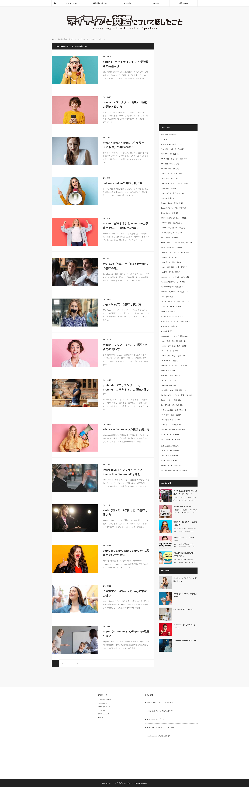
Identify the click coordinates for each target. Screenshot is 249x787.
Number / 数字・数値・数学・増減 (173, 346)
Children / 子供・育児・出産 (171, 193)
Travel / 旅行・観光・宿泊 (170, 415)
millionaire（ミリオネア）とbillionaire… (161, 728)
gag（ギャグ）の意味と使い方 (122, 304)
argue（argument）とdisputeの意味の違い (126, 633)
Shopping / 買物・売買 (169, 385)
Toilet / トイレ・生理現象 (169, 425)
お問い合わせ (183, 3)
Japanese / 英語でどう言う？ (171, 282)
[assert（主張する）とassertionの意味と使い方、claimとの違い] (75, 232)
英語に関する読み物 (100, 3)
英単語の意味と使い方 (168, 144)
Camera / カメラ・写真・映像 (171, 174)
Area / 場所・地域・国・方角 (171, 149)
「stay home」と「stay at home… (184, 539)
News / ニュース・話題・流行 (171, 465)
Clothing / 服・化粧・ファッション (173, 183)
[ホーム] (54, 3)
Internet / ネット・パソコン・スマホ (173, 277)
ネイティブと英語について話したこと (122, 783)
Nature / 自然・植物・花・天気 (171, 341)
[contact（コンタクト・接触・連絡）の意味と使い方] (75, 110)
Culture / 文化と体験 (168, 446)
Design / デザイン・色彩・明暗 (172, 208)
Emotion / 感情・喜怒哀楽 (170, 223)
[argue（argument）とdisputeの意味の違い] (75, 640)
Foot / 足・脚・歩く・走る (170, 233)
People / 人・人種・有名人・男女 (172, 366)
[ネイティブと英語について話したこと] (124, 31)
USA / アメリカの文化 (168, 451)
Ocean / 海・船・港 (167, 351)
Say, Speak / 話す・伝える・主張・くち (175, 395)
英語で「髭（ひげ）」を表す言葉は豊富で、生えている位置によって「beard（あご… (185, 531)
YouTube (156, 3)
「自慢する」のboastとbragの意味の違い (125, 593)
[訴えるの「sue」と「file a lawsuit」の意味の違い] (75, 272)
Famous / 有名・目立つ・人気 (171, 228)
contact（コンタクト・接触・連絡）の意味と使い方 (126, 104)
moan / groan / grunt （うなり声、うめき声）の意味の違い (125, 144)
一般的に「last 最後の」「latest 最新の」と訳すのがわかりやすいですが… (185, 512)
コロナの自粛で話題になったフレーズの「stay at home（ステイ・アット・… (185, 546)
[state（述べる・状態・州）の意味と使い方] (75, 518)
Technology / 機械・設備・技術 (172, 410)
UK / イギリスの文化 (168, 455)
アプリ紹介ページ (104, 707)
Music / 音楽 (165, 331)
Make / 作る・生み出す (169, 311)
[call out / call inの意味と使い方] (75, 191)
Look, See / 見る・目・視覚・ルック (173, 302)
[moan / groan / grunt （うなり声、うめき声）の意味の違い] (75, 151)
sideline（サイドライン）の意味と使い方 (185, 579)
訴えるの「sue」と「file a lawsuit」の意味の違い (126, 266)
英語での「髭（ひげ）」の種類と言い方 (185, 523)
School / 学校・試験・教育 (170, 405)
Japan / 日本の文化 (167, 460)
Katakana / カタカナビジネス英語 (172, 292)
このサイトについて (72, 3)
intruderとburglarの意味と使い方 (186, 641)
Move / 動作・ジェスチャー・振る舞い (174, 321)
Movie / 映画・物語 (167, 326)
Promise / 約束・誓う (168, 370)
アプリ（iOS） (103, 710)
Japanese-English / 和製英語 (171, 287)
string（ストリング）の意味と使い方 (185, 595)
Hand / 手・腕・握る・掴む (170, 262)
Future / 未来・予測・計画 (170, 247)
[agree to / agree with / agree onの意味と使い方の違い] (75, 559)
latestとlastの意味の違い (183, 506)
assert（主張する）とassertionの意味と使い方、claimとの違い (125, 225)
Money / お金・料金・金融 (170, 316)
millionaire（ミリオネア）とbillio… (185, 626)
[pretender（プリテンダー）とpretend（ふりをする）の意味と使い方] (75, 393)
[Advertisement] (178, 82)
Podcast (100, 717)
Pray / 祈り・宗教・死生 (169, 375)
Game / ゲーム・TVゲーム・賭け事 (173, 252)
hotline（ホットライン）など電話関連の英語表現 (125, 64)
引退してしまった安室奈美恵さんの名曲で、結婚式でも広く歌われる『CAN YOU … (185, 562)
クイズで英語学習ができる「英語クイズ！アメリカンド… (185, 492)
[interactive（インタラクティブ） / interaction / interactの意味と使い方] (75, 478)
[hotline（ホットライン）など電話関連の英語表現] (75, 70)
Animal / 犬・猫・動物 (168, 154)
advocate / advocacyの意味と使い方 (126, 429)
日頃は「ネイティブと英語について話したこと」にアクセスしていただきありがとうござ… (185, 500)
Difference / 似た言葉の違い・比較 (173, 218)
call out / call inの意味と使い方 (122, 183)
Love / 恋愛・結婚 (167, 297)
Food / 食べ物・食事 (168, 238)
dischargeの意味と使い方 (183, 609)
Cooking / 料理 (166, 198)
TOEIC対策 (165, 139)
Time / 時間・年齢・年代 (169, 420)
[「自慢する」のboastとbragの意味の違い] (75, 599)
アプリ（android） (104, 714)
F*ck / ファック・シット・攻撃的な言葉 (174, 242)
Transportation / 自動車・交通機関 (173, 430)
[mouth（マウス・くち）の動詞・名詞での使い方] (75, 353)
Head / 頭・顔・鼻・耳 (169, 272)
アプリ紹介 (128, 3)
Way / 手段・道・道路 (168, 434)
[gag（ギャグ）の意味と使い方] (75, 313)
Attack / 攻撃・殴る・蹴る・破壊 (172, 159)
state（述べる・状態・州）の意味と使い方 (125, 512)
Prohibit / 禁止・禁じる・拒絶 (171, 356)
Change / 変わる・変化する (170, 203)
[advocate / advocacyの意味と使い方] (75, 438)
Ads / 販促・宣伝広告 (168, 164)
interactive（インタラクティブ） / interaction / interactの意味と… (125, 472)
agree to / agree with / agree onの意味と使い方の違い (126, 552)
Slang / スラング (166, 380)
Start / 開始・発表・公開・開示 (171, 390)
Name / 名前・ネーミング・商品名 (173, 336)
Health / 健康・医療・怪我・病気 (172, 267)
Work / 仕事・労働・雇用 (169, 439)
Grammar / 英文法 (167, 257)
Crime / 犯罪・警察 (167, 188)
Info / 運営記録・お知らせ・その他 (173, 470)
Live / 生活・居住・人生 (169, 306)
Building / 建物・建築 (168, 169)
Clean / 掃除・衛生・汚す (170, 178)
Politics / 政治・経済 (168, 361)
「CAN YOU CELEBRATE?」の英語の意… (185, 554)
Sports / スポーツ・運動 (169, 400)
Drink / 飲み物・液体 (168, 213)
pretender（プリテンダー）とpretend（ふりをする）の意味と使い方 (126, 389)
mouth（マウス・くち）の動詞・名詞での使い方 (125, 347)
